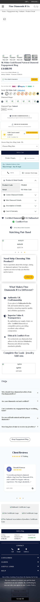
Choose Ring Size (12, 142)
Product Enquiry (10, 158)
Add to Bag (20, 531)
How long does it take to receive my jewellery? (18, 427)
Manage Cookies (20, 591)
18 (14, 94)
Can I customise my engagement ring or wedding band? (19, 410)
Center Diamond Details (14, 195)
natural (4, 109)
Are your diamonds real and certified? (15, 401)
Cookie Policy (30, 585)
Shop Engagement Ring (20, 439)
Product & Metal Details (14, 180)
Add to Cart (20, 153)
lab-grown (9, 109)
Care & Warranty (12, 211)
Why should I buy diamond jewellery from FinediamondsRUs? (16, 393)
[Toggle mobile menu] (3, 6)
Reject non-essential (20, 595)
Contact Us (28, 277)
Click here (34, 79)
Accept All (20, 599)
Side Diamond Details (13, 200)
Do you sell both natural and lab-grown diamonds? (16, 418)
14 (10, 94)
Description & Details (13, 206)
